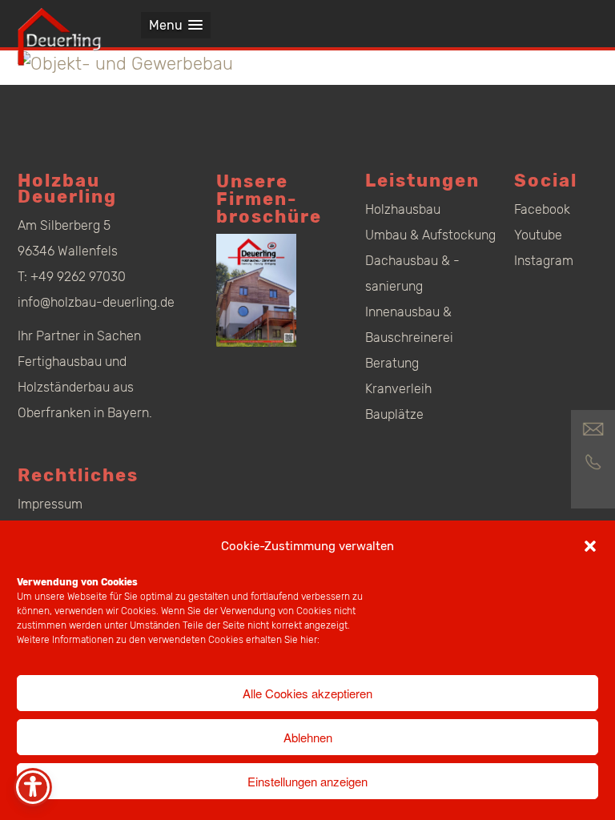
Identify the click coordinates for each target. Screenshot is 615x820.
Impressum (50, 504)
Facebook (542, 209)
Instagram (543, 260)
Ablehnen (307, 737)
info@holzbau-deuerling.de (96, 302)
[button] (590, 546)
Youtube (538, 235)
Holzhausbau (402, 209)
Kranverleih (398, 388)
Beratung (392, 363)
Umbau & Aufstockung (430, 235)
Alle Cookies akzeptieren (307, 693)
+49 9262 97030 (78, 276)
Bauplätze (394, 414)
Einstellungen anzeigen (307, 781)
